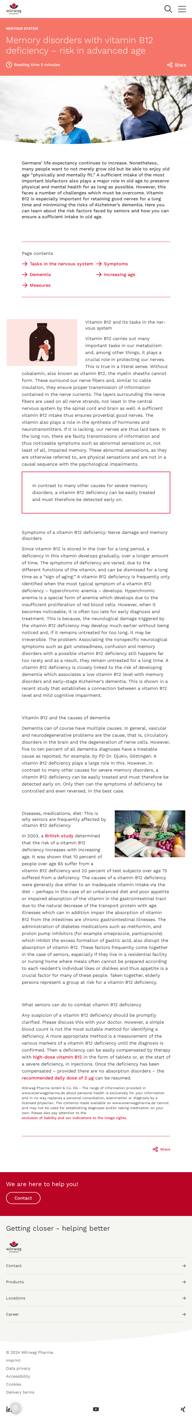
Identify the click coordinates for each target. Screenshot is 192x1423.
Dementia (40, 274)
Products (15, 1282)
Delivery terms (20, 1392)
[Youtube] (96, 1409)
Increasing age (119, 274)
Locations (15, 1298)
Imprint (13, 1360)
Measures (40, 285)
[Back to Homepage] (14, 9)
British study (59, 835)
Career (12, 1314)
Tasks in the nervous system (61, 263)
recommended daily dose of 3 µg (58, 1077)
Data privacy (18, 1368)
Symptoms (116, 263)
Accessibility (18, 1376)
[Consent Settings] (15, 1407)
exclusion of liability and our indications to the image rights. (74, 1118)
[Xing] (181, 1409)
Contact (23, 1198)
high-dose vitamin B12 (57, 1057)
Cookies (13, 1384)
